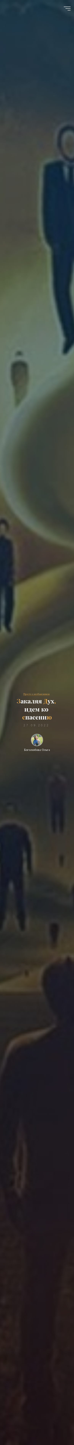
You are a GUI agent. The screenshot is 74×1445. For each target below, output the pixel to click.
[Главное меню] (67, 8)
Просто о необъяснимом (36, 693)
